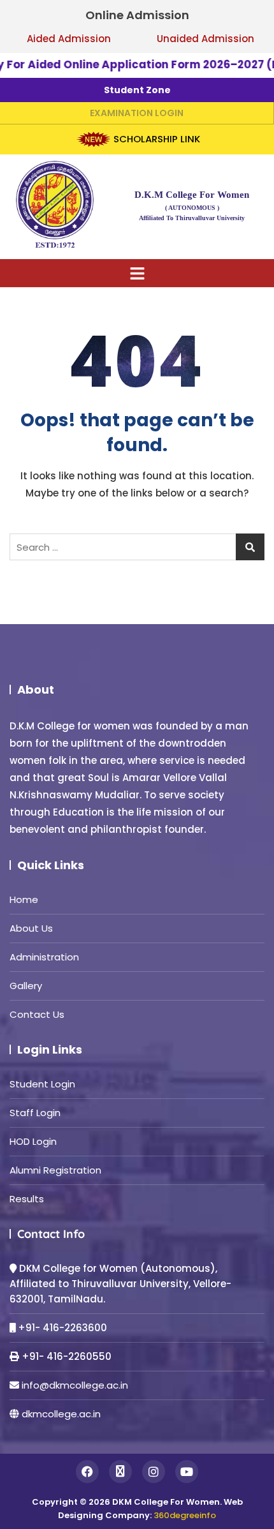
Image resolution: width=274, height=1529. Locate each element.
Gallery (26, 985)
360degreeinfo (185, 1515)
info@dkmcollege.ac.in (75, 1385)
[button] (137, 273)
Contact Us (37, 1014)
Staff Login (35, 1112)
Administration (44, 957)
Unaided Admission (205, 38)
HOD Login (33, 1141)
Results (27, 1198)
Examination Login (137, 113)
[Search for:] (137, 546)
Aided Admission (69, 38)
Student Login (42, 1084)
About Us (31, 928)
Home (24, 899)
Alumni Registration (55, 1170)
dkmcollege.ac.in (61, 1414)
